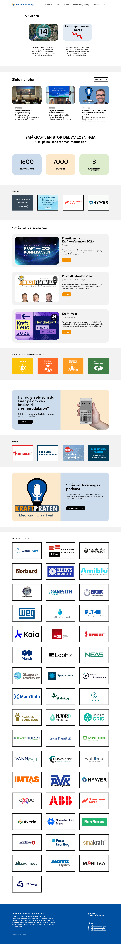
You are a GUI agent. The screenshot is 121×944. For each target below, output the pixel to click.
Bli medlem (49, 5)
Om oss (66, 5)
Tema (58, 5)
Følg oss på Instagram (98, 926)
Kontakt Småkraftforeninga (96, 914)
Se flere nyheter (101, 79)
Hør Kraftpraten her (76, 508)
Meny (95, 5)
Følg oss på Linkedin (98, 928)
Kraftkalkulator (25, 422)
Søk (104, 5)
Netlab (24, 934)
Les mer (67, 260)
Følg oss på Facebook (98, 930)
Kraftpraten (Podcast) (81, 5)
